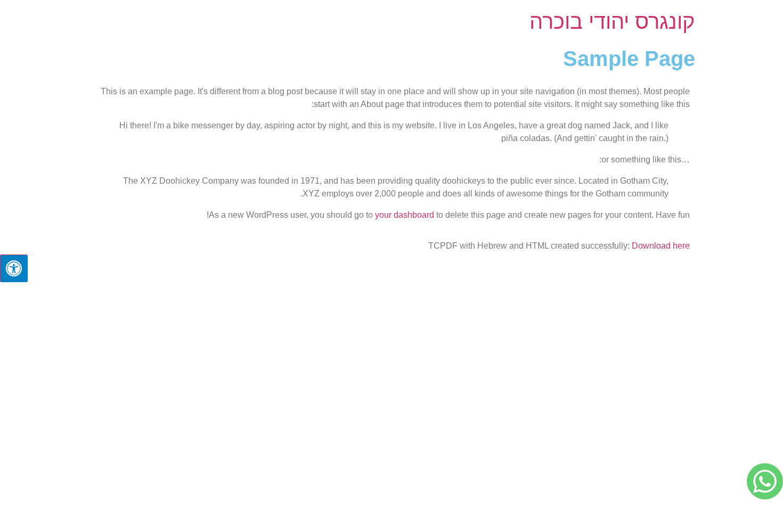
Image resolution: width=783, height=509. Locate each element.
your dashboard (404, 214)
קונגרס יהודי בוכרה (612, 21)
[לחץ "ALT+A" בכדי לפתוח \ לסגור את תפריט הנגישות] (14, 268)
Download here (661, 245)
